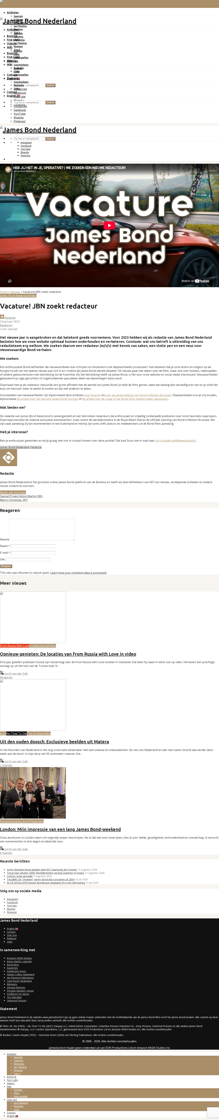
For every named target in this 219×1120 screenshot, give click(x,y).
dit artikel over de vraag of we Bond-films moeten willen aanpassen (125, 399)
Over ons (12, 78)
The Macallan (14, 997)
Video (33, 296)
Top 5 (17, 49)
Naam (5, 546)
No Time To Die (16, 733)
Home (4, 292)
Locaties (34, 646)
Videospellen (21, 57)
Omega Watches (16, 987)
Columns (18, 36)
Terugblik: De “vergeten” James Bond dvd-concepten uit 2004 (40, 879)
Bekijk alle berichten (13, 492)
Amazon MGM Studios (19, 958)
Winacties (19, 40)
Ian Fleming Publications (20, 977)
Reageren (6, 325)
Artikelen (13, 12)
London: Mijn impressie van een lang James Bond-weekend (60, 829)
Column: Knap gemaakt (20, 876)
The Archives (35, 733)
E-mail (5, 553)
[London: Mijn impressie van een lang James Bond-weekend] (33, 817)
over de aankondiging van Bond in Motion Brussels (138, 395)
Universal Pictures (17, 1000)
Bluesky (11, 909)
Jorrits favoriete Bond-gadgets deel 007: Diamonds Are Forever (42, 869)
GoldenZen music (16, 971)
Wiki (9, 47)
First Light (13, 39)
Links (17, 88)
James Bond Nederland (14, 296)
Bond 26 (12, 36)
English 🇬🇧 (13, 95)
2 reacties (6, 765)
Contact (12, 74)
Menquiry (12, 984)
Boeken (18, 68)
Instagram (12, 899)
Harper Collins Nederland (20, 974)
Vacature (36, 447)
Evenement (7, 821)
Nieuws (15, 292)
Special (44, 646)
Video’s (11, 60)
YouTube (12, 905)
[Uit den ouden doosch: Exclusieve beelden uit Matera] (33, 730)
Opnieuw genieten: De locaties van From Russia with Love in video (68, 653)
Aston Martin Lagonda (19, 961)
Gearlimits (12, 968)
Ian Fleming (20, 26)
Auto (3, 733)
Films (17, 71)
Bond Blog (13, 964)
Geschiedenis (21, 64)
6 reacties (6, 853)
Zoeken (50, 85)
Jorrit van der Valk (16, 673)
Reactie (4, 539)
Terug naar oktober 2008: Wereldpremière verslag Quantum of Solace (45, 872)
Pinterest (12, 912)
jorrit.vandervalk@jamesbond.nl (175, 440)
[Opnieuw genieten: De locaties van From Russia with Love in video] (33, 642)
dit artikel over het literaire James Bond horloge (47, 399)
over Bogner (93, 395)
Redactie (19, 85)
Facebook (12, 902)
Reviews (18, 46)
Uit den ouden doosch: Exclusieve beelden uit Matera (54, 741)
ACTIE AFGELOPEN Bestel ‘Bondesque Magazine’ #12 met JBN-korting (46, 882)
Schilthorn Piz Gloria (18, 994)
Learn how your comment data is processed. (78, 573)
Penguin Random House (20, 990)
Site (2, 559)
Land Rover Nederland (19, 981)
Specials (18, 16)
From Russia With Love (14, 646)
